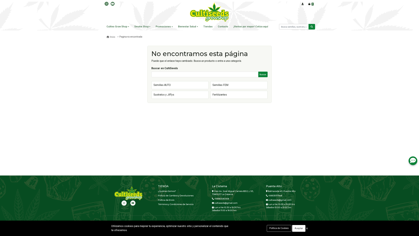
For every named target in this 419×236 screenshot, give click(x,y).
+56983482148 (221, 198)
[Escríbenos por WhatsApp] (413, 160)
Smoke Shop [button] (141, 26)
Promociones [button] (163, 26)
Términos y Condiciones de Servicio (176, 204)
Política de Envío (166, 200)
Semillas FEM (220, 85)
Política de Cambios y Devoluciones (175, 195)
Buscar (263, 74)
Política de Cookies (279, 228)
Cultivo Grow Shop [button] (117, 26)
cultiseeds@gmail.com (225, 203)
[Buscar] (312, 27)
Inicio (112, 37)
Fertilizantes (219, 94)
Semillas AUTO (162, 85)
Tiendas (208, 26)
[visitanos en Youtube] (113, 4)
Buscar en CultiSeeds (164, 68)
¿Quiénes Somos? (167, 191)
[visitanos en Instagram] (107, 4)
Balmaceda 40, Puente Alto (281, 191)
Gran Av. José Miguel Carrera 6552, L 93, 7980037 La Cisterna (233, 193)
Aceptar (299, 228)
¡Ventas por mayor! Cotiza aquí (250, 26)
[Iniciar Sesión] (303, 4)
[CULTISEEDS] (209, 12)
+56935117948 (275, 195)
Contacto (223, 26)
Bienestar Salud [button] (187, 26)
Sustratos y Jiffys (164, 94)
